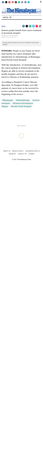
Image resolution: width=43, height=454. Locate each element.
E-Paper (31, 154)
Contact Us (22, 154)
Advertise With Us (33, 151)
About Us (6, 151)
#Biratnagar (7, 100)
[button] (7, 17)
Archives (12, 154)
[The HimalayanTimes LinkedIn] (25, 2)
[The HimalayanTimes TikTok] (15, 2)
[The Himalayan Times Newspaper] (22, 10)
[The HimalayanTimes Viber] (22, 2)
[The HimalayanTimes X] (6, 2)
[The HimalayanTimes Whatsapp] (19, 2)
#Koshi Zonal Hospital (21, 106)
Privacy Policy (18, 151)
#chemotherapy (23, 100)
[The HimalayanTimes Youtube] (9, 2)
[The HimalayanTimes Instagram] (12, 2)
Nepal (3, 26)
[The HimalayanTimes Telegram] (28, 2)
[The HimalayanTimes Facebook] (3, 2)
